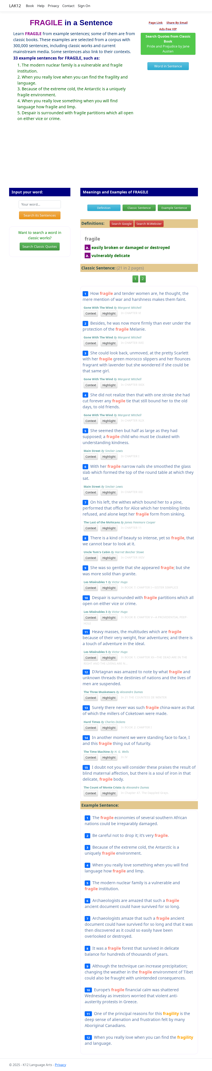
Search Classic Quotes (39, 246)
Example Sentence (174, 208)
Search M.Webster (149, 224)
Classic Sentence (139, 208)
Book (30, 6)
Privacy (53, 6)
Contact (68, 6)
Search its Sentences (40, 215)
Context (91, 313)
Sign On (84, 6)
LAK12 (15, 5)
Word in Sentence (168, 66)
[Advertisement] (106, 158)
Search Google (122, 224)
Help (41, 6)
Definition (104, 208)
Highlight (109, 313)
